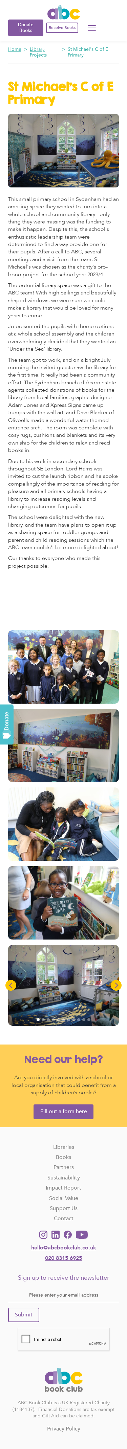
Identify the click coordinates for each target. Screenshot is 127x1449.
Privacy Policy (63, 1429)
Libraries (63, 1147)
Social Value (63, 1198)
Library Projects (38, 52)
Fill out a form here (63, 1111)
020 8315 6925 (63, 1258)
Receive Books (62, 27)
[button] (10, 985)
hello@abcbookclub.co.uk (63, 1247)
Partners (64, 1167)
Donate (6, 721)
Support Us (64, 1208)
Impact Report (63, 1188)
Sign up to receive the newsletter (63, 1278)
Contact (63, 1218)
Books (63, 1157)
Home (14, 49)
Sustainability (63, 1177)
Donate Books (26, 28)
